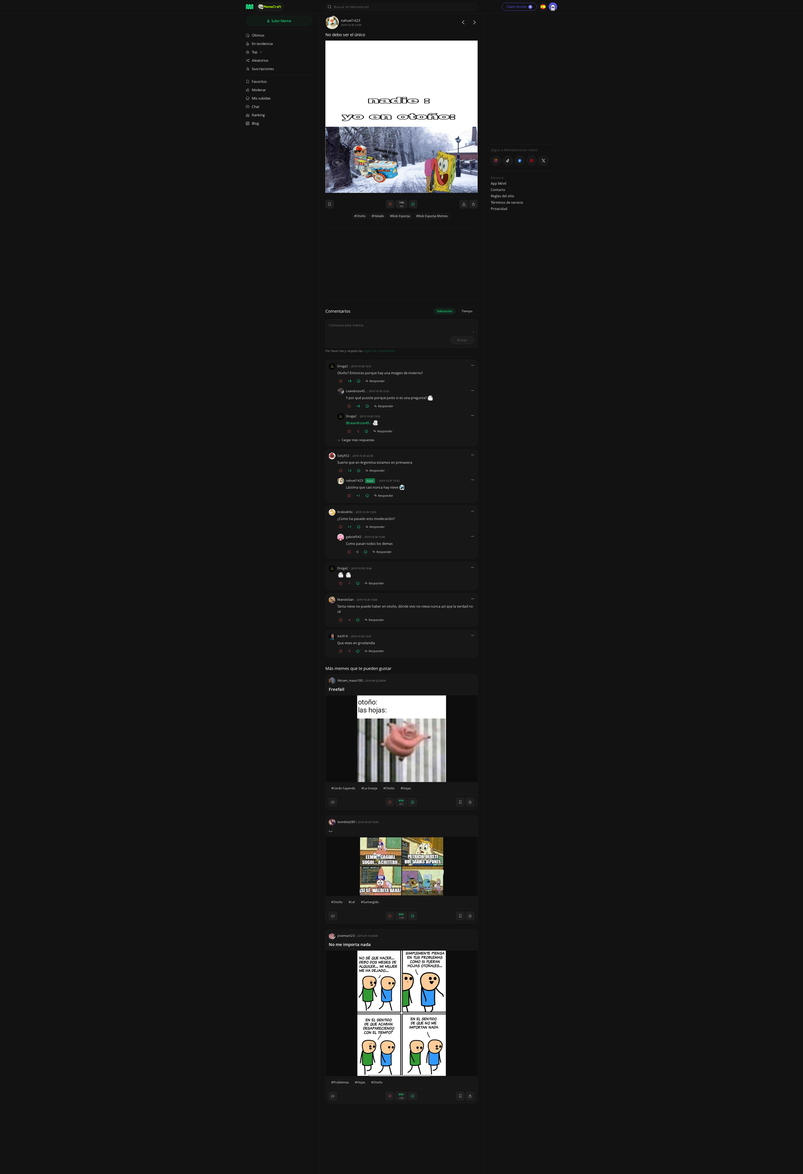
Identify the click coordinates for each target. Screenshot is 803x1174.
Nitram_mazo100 (350, 680)
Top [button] (255, 52)
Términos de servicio (507, 202)
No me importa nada (350, 944)
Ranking (258, 115)
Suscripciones (263, 68)
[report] (464, 204)
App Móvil (498, 183)
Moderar (259, 89)
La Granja (370, 788)
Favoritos (259, 81)
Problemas (341, 1082)
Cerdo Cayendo (344, 788)
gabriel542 (353, 537)
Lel (353, 902)
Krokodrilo (344, 512)
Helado (379, 216)
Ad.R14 (342, 636)
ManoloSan (345, 599)
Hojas (407, 788)
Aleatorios (260, 60)
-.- (330, 830)
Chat (255, 106)
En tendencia (262, 43)
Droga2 (342, 366)
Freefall (336, 689)
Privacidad (499, 208)
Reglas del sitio (502, 196)
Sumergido (371, 902)
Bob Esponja (401, 216)
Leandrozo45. (356, 391)
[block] (473, 204)
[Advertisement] (522, 78)
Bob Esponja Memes (433, 216)
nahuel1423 (350, 20)
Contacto (498, 189)
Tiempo (467, 311)
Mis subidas (261, 98)
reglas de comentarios (379, 351)
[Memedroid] (249, 6)
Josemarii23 (346, 935)
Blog (255, 123)
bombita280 (346, 822)
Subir (281, 20)
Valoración (444, 311)
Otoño (361, 216)
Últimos (258, 35)
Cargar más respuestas (358, 440)
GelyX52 (343, 455)
